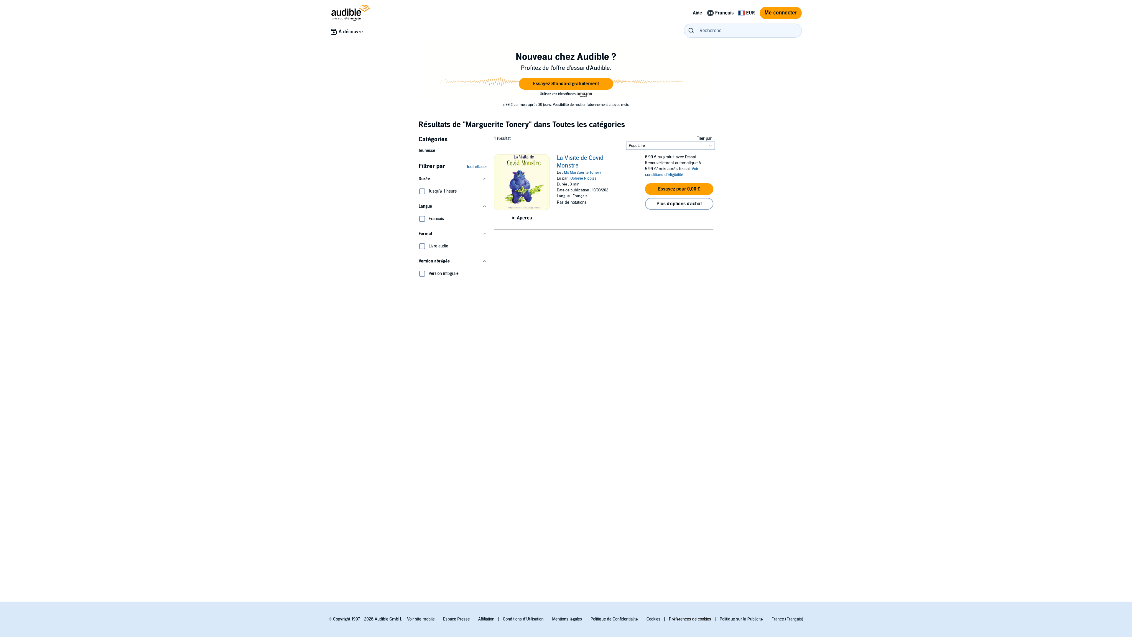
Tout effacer (476, 166)
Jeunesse (427, 150)
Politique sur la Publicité (741, 619)
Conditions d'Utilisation (523, 619)
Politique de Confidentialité (614, 619)
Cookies (653, 619)
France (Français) (787, 619)
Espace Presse (456, 619)
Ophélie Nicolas (583, 178)
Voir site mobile (421, 619)
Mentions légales (567, 619)
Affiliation (486, 619)
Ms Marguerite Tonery (582, 172)
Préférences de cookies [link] (690, 619)
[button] (566, 84)
